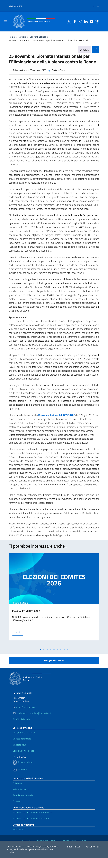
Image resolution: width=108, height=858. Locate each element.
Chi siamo (17, 783)
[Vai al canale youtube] (91, 21)
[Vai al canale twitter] (68, 21)
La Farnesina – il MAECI (24, 732)
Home (12, 36)
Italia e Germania (21, 789)
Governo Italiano (15, 5)
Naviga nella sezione (54, 660)
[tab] (40, 649)
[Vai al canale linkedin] (85, 21)
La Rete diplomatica (22, 738)
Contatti (16, 801)
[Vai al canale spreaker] (96, 21)
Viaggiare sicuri (19, 744)
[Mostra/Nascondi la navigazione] (5, 21)
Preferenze (74, 847)
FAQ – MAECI (19, 829)
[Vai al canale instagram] (79, 21)
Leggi (19, 632)
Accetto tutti (93, 847)
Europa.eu (22, 769)
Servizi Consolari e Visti (23, 795)
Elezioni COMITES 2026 (26, 611)
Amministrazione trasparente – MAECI (31, 818)
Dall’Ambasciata (38, 36)
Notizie (22, 36)
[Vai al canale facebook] (74, 21)
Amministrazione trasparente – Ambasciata (33, 812)
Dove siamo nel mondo (23, 750)
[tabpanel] (54, 600)
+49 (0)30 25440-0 (25, 707)
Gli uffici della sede (21, 719)
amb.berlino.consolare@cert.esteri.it (34, 713)
